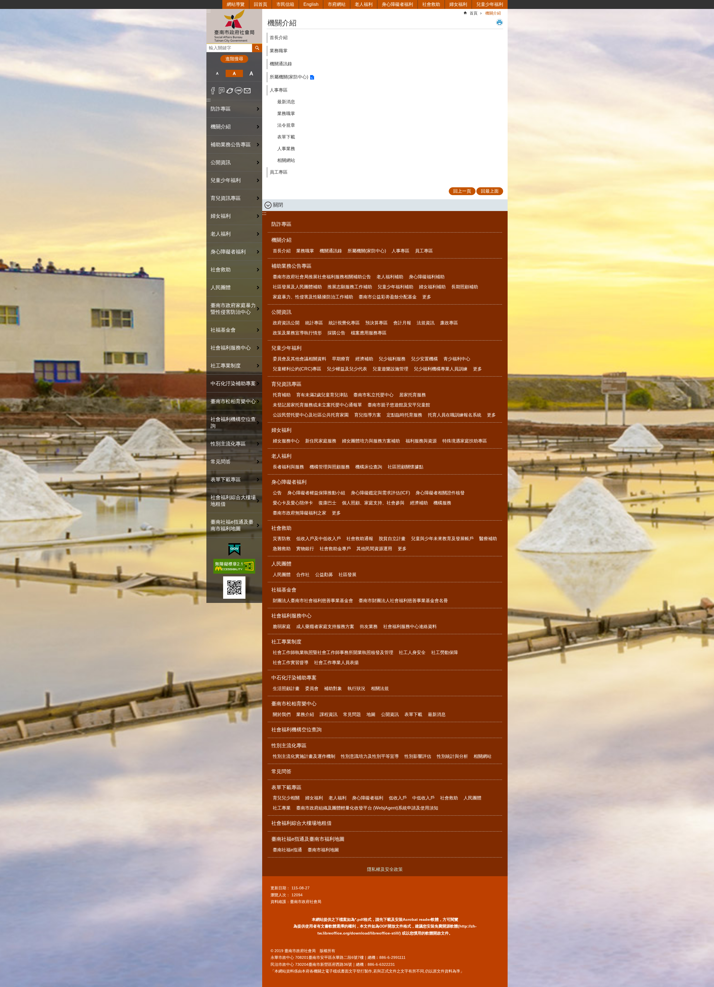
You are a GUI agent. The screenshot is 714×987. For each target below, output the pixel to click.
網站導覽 (236, 4)
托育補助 (282, 394)
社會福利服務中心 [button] (231, 348)
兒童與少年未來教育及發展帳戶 (442, 538)
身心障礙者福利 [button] (228, 252)
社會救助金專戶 (335, 548)
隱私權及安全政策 (385, 869)
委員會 (312, 688)
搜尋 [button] (257, 48)
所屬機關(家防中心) (289, 77)
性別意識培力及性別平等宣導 (370, 756)
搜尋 (210, 46)
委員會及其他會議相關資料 (299, 358)
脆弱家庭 (282, 626)
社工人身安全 (412, 652)
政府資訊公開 (286, 322)
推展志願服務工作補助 (349, 286)
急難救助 (282, 548)
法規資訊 (426, 322)
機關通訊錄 (281, 63)
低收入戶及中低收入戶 (318, 538)
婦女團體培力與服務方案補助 (371, 441)
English (311, 4)
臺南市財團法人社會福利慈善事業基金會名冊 (403, 600)
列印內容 (499, 22)
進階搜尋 (234, 58)
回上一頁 (462, 191)
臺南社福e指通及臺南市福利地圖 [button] (232, 525)
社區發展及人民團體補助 (297, 286)
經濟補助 (364, 358)
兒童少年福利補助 (395, 286)
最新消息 (286, 101)
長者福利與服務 (288, 466)
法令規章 (286, 125)
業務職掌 (279, 50)
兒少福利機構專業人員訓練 (440, 368)
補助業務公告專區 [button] (231, 144)
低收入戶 (398, 798)
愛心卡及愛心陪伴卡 (293, 502)
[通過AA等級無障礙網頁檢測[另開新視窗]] (234, 566)
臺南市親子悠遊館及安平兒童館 (399, 405)
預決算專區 (376, 322)
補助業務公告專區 (291, 266)
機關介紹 (493, 13)
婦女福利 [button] (221, 216)
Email (247, 91)
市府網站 (337, 4)
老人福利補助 (390, 276)
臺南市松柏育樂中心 (294, 703)
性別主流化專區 (289, 745)
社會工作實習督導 (290, 662)
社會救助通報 (359, 538)
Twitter (230, 91)
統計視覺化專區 (344, 322)
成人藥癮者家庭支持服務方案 (325, 626)
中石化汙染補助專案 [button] (233, 383)
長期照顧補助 (464, 286)
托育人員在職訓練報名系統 (454, 415)
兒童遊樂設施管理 (390, 368)
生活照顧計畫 (286, 688)
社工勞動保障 (444, 652)
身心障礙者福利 (397, 4)
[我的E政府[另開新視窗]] (234, 549)
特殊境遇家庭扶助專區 (464, 441)
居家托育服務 (412, 394)
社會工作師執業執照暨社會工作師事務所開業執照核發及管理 (333, 652)
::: (208, 10)
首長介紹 (279, 37)
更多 (426, 296)
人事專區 (279, 90)
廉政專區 (449, 322)
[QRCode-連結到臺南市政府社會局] (234, 587)
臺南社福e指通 (287, 849)
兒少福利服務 (392, 358)
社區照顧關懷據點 (405, 466)
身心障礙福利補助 (427, 276)
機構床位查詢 (368, 466)
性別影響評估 (417, 756)
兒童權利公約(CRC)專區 (297, 368)
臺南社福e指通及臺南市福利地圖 (307, 839)
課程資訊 (328, 714)
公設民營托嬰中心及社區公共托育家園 (311, 415)
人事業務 (286, 148)
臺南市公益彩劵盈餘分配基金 (388, 296)
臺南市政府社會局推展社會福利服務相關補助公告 (322, 276)
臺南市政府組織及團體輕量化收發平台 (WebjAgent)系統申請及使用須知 (367, 808)
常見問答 (221, 461)
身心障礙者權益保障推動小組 (316, 492)
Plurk (221, 91)
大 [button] (251, 73)
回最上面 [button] (490, 191)
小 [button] (217, 73)
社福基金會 (283, 590)
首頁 (473, 13)
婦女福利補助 (432, 286)
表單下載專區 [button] (226, 479)
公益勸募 (324, 574)
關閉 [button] (278, 205)
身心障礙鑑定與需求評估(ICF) (380, 492)
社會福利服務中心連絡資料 (410, 626)
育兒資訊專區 (286, 384)
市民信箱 (285, 4)
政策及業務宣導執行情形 (297, 332)
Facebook (213, 91)
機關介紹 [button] (221, 127)
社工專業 (282, 808)
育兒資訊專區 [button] (226, 198)
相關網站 (286, 160)
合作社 (303, 574)
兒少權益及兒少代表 (347, 368)
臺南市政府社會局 (234, 26)
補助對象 (333, 688)
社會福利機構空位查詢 (233, 422)
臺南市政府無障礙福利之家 (299, 513)
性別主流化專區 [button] (228, 444)
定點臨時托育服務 (404, 415)
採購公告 (336, 332)
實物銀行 (305, 548)
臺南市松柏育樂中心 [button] (233, 401)
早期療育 (341, 358)
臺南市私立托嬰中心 (373, 394)
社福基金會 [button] (223, 330)
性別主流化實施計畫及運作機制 (304, 756)
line (238, 91)
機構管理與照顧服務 (330, 466)
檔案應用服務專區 (369, 332)
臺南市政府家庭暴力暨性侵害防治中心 (233, 309)
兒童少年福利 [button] (226, 180)
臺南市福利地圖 (323, 849)
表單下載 (286, 137)
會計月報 (402, 322)
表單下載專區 (286, 787)
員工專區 (279, 172)
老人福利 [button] (221, 234)
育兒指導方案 (367, 415)
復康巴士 (327, 502)
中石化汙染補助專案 (294, 678)
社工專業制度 (286, 642)
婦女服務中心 (286, 441)
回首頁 (260, 4)
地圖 (370, 714)
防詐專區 (221, 109)
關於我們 (282, 714)
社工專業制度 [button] (226, 365)
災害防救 (282, 538)
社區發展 (347, 574)
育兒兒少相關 (286, 798)
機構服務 (442, 502)
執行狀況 (356, 688)
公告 (277, 492)
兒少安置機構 (424, 358)
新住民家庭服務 (320, 441)
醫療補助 (488, 538)
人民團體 (281, 564)
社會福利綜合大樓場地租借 (233, 501)
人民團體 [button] (221, 287)
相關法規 (380, 688)
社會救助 (431, 4)
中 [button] (234, 73)
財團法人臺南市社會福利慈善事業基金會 (313, 600)
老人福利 (364, 4)
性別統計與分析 (452, 756)
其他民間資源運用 (374, 548)
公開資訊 (281, 312)
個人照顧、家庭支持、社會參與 (373, 502)
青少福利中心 (456, 358)
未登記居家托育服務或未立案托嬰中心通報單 (317, 405)
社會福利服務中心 (291, 616)
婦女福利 (458, 4)
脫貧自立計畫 (392, 538)
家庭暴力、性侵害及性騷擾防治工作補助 (313, 296)
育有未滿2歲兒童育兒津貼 (322, 394)
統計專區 (314, 322)
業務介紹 (305, 714)
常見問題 (352, 714)
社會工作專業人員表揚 (336, 662)
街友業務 (369, 626)
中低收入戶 (423, 798)
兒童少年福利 (489, 4)
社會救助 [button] (221, 269)
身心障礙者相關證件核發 (440, 492)
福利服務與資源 (421, 441)
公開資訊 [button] (221, 162)
